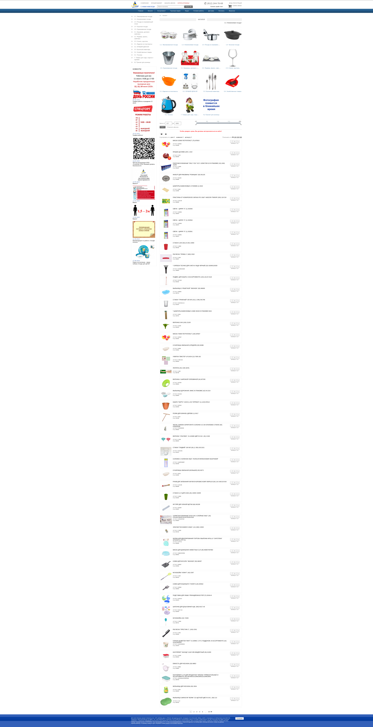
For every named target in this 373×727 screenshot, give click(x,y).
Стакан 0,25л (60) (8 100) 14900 (183, 243)
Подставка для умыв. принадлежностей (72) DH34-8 (192, 595)
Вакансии (232, 11)
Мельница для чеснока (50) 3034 (185, 686)
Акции (187, 11)
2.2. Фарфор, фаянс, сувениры (141, 37)
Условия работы (198, 11)
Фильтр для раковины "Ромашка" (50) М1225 (189, 174)
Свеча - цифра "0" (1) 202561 (183, 231)
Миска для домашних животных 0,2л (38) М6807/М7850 (193, 550)
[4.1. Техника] (169, 104)
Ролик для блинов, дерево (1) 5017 (185, 413)
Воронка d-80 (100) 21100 (182, 322)
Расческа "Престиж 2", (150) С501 (185, 629)
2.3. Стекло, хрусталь (141, 41)
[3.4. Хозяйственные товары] (233, 81)
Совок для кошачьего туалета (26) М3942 (188, 584)
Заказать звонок (169, 3)
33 (209, 712)
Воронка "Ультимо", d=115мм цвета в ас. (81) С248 (191, 436)
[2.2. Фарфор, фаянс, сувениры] (211, 58)
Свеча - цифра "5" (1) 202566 (183, 209)
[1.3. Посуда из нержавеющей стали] (211, 34)
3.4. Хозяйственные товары (143, 52)
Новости (137, 69)
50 (233, 137)
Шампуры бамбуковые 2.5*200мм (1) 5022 (188, 186)
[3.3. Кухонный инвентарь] (211, 81)
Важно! (135, 219)
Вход (230, 3)
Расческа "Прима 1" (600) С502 (184, 254)
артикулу (188, 137)
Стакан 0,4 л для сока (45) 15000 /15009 (187, 493)
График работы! (138, 135)
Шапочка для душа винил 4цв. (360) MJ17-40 (189, 606)
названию (179, 137)
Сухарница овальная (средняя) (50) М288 (188, 345)
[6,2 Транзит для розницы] (211, 104)
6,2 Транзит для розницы (142, 62)
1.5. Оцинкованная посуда (142, 29)
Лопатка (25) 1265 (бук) (181, 368)
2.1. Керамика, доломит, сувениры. (142, 33)
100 (235, 137)
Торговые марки (175, 11)
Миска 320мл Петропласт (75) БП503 (186, 140)
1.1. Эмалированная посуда (143, 16)
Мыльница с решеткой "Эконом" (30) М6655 (189, 288)
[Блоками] (166, 134)
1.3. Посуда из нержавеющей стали (143, 23)
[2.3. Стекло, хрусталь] (233, 58)
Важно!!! (135, 183)
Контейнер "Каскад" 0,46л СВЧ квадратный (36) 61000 (192, 652)
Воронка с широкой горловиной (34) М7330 (189, 379)
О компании (145, 3)
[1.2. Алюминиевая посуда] (190, 34)
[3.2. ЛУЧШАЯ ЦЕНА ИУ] (190, 81)
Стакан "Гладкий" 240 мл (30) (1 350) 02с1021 (188, 447)
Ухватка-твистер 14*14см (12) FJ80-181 (187, 356)
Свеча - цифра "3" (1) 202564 (183, 220)
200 (238, 137)
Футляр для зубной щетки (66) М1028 (186, 504)
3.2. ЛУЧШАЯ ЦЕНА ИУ (141, 47)
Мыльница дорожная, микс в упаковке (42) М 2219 (191, 390)
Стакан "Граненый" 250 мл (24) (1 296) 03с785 (189, 299)
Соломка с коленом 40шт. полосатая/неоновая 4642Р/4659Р (195, 459)
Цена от (162, 123)
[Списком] (161, 134)
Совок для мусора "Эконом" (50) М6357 (187, 561)
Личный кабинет (156, 3)
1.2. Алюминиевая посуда (142, 19)
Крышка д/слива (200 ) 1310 (182, 152)
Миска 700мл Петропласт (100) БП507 (186, 334)
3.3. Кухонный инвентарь (142, 49)
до (173, 123)
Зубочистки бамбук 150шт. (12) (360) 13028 (188, 527)
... (205, 712)
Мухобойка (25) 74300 (181, 618)
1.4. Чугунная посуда (141, 26)
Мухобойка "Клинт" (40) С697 (183, 572)
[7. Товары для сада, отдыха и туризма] (190, 104)
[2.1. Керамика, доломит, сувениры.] (190, 58)
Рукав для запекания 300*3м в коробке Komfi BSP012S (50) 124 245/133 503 (200, 481)
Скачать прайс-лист (216, 6)
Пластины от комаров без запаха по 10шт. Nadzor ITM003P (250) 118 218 (199, 197)
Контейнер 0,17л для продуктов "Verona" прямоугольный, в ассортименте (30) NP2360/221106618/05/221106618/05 (195, 675)
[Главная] (160, 15)
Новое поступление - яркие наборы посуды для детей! (141, 263)
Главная (140, 11)
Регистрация (237, 3)
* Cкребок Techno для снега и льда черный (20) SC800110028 (195, 265)
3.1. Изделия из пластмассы (143, 44)
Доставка (211, 11)
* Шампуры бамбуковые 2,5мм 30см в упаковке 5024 (192, 311)
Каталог (150, 11)
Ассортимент (161, 11)
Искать (188, 6)
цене (172, 137)
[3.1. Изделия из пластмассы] (169, 81)
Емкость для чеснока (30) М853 (184, 663)
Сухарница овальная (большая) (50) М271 (188, 470)
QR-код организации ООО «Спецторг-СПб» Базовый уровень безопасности (144, 164)
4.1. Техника (138, 55)
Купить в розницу (183, 3)
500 (241, 137)
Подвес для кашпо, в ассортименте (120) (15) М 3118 (192, 277)
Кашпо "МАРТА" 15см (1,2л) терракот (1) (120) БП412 (191, 402)
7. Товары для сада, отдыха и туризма (143, 58)
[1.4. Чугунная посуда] (233, 34)
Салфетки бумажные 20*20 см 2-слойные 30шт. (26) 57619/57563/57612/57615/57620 (192, 516)
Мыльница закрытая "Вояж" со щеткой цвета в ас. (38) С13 (195, 697)
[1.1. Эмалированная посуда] (169, 34)
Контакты (221, 11)
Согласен (240, 718)
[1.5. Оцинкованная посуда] (169, 58)
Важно (135, 202)
